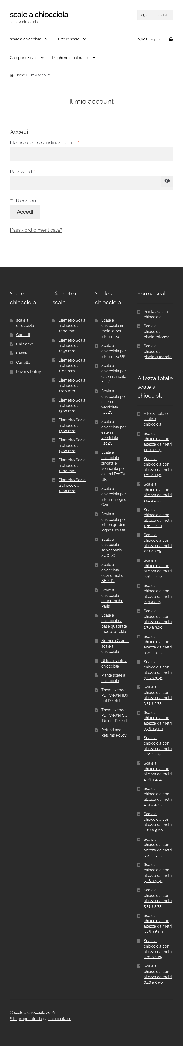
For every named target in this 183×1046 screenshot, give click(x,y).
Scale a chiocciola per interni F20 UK (113, 350)
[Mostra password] (167, 181)
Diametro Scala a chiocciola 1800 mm (72, 485)
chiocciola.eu (59, 1019)
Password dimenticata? (36, 230)
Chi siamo (24, 344)
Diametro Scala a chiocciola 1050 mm (72, 345)
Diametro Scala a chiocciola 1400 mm (72, 425)
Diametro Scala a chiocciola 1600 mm (72, 465)
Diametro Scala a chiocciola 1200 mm (72, 385)
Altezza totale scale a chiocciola (156, 419)
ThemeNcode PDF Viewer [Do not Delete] (114, 695)
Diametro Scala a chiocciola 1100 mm (72, 365)
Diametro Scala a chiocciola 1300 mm (72, 405)
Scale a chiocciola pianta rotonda (156, 331)
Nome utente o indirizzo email (55, 142)
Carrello (23, 362)
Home (20, 75)
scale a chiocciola (39, 14)
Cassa (21, 353)
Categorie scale (23, 57)
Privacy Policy (28, 371)
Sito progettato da (26, 1019)
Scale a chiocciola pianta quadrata (158, 351)
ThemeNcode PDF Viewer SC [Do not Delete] (114, 715)
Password (32, 171)
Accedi (25, 212)
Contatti (23, 335)
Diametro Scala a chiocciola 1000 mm (72, 325)
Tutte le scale (67, 39)
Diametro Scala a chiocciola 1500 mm (72, 445)
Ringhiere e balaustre (70, 57)
